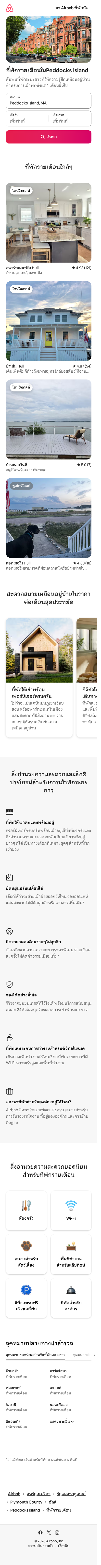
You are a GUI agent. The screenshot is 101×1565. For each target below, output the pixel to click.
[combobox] (49, 103)
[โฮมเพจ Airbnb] (9, 8)
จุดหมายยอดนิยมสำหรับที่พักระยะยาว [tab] (35, 1355)
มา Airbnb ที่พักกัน (71, 7)
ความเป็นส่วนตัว (40, 1546)
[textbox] (27, 121)
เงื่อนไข (63, 1546)
